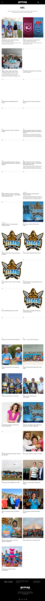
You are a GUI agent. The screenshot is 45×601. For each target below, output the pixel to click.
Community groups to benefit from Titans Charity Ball (10, 425)
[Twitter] (26, 599)
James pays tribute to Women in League (32, 453)
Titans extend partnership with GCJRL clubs (32, 367)
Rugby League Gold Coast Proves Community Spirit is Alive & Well (10, 71)
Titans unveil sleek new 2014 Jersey (10, 396)
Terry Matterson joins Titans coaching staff (11, 282)
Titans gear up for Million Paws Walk (11, 482)
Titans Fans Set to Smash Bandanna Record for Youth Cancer (10, 40)
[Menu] (4, 2)
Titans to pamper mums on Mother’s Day (11, 512)
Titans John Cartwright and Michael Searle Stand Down (31, 311)
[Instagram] (21, 599)
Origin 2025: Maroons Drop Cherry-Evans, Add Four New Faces (31, 40)
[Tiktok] (24, 599)
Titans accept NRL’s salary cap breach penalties (11, 253)
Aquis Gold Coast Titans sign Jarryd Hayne (31, 102)
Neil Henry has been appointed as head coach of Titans (32, 282)
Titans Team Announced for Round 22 (11, 339)
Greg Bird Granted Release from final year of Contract (32, 71)
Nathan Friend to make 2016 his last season (10, 131)
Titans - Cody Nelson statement (31, 339)
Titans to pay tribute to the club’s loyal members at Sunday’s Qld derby (32, 425)
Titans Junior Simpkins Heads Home (32, 253)
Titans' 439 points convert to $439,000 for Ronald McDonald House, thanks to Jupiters (32, 131)
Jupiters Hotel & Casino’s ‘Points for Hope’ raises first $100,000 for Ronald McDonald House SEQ (32, 163)
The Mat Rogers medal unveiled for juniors (31, 512)
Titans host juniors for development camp (10, 367)
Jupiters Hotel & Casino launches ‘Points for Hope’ (31, 194)
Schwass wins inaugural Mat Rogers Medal (31, 483)
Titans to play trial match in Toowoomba (29, 396)
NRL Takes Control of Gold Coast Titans (31, 224)
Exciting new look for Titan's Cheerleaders (9, 569)
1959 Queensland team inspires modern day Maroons (11, 454)
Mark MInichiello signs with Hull (10, 310)
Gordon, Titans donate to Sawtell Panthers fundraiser (10, 540)
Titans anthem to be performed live (31, 540)
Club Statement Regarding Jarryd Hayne (10, 102)
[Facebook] (19, 599)
